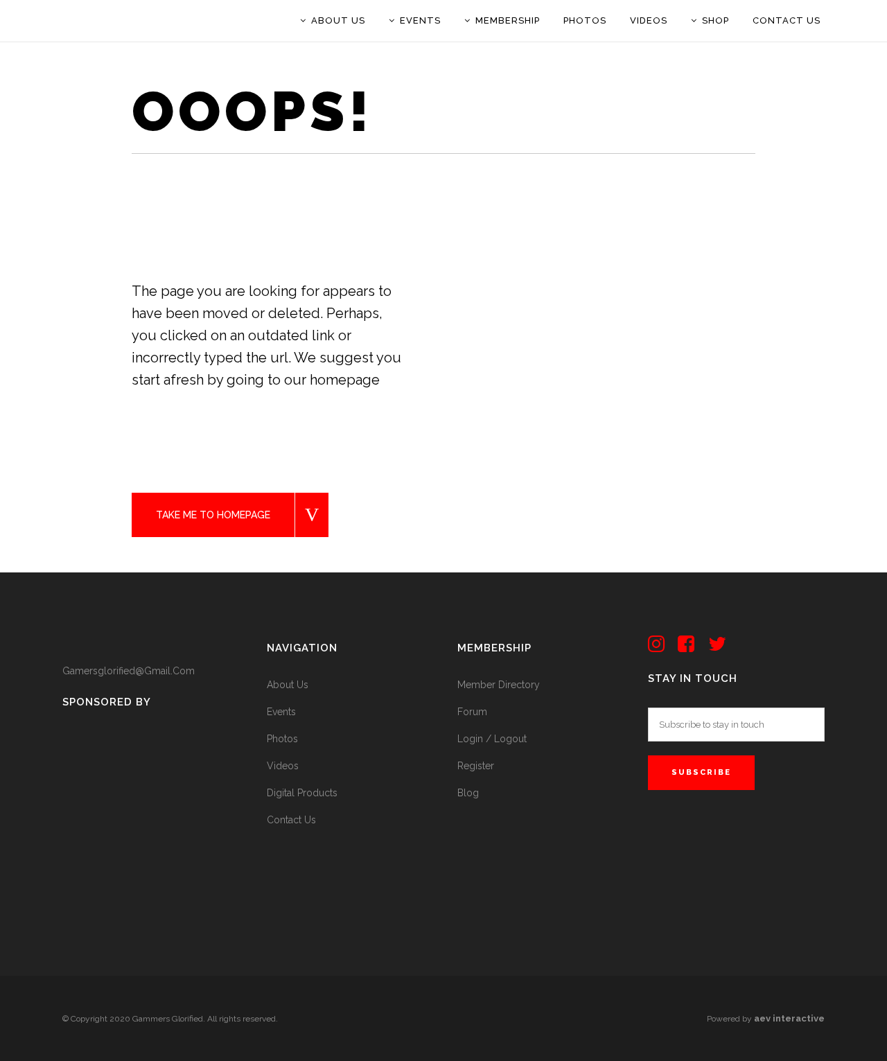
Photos (282, 738)
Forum (472, 711)
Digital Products (302, 792)
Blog (468, 792)
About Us (287, 684)
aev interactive (789, 1018)
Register (475, 765)
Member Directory (498, 684)
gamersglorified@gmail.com (128, 670)
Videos (283, 765)
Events (281, 711)
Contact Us (291, 819)
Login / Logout (492, 738)
